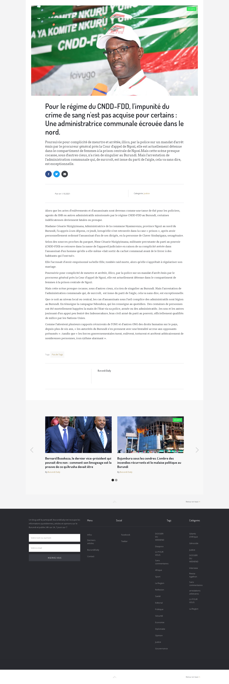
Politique (105, 420)
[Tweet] (56, 174)
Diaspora (159, 546)
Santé (158, 596)
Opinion (159, 635)
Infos (89, 534)
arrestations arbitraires (194, 592)
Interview (193, 568)
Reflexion (159, 589)
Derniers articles (91, 542)
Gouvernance (160, 648)
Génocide (193, 543)
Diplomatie (160, 629)
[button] (32, 450)
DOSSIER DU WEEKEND (159, 536)
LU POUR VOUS (159, 553)
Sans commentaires (160, 562)
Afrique (158, 570)
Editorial (159, 602)
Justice (147, 193)
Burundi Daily (104, 370)
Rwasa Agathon (193, 575)
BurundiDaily (92, 550)
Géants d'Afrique (193, 535)
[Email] (64, 174)
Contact (90, 556)
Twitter (124, 541)
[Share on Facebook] (48, 174)
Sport (157, 576)
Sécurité (191, 9)
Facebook (125, 534)
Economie (159, 622)
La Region (159, 583)
